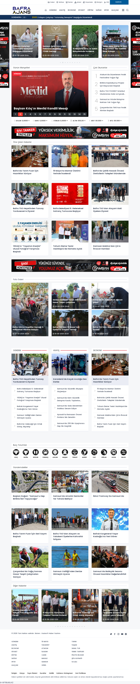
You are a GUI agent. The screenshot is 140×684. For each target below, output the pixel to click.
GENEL (44, 665)
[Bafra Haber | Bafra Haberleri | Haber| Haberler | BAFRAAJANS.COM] (22, 10)
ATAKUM (45, 648)
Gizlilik (51, 673)
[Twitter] (111, 634)
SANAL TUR (76, 648)
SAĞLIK (99, 10)
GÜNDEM (53, 10)
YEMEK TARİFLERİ (78, 651)
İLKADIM (45, 651)
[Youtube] (122, 634)
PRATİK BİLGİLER (78, 655)
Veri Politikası (80, 673)
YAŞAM (74, 645)
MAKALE (44, 658)
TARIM (74, 641)
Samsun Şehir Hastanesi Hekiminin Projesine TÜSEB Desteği (61, 17)
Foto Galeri (18, 279)
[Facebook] (115, 634)
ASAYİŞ (62, 10)
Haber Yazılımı (54, 633)
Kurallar (43, 673)
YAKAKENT (45, 645)
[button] (60, 62)
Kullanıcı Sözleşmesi (65, 673)
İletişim (14, 673)
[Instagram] (118, 634)
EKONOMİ (72, 10)
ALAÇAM (115, 10)
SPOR (106, 10)
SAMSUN (45, 662)
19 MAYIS (45, 641)
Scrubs (74, 662)
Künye (22, 673)
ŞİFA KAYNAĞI (77, 658)
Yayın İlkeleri (32, 673)
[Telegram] (126, 634)
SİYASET (81, 10)
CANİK (44, 655)
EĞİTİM (90, 10)
